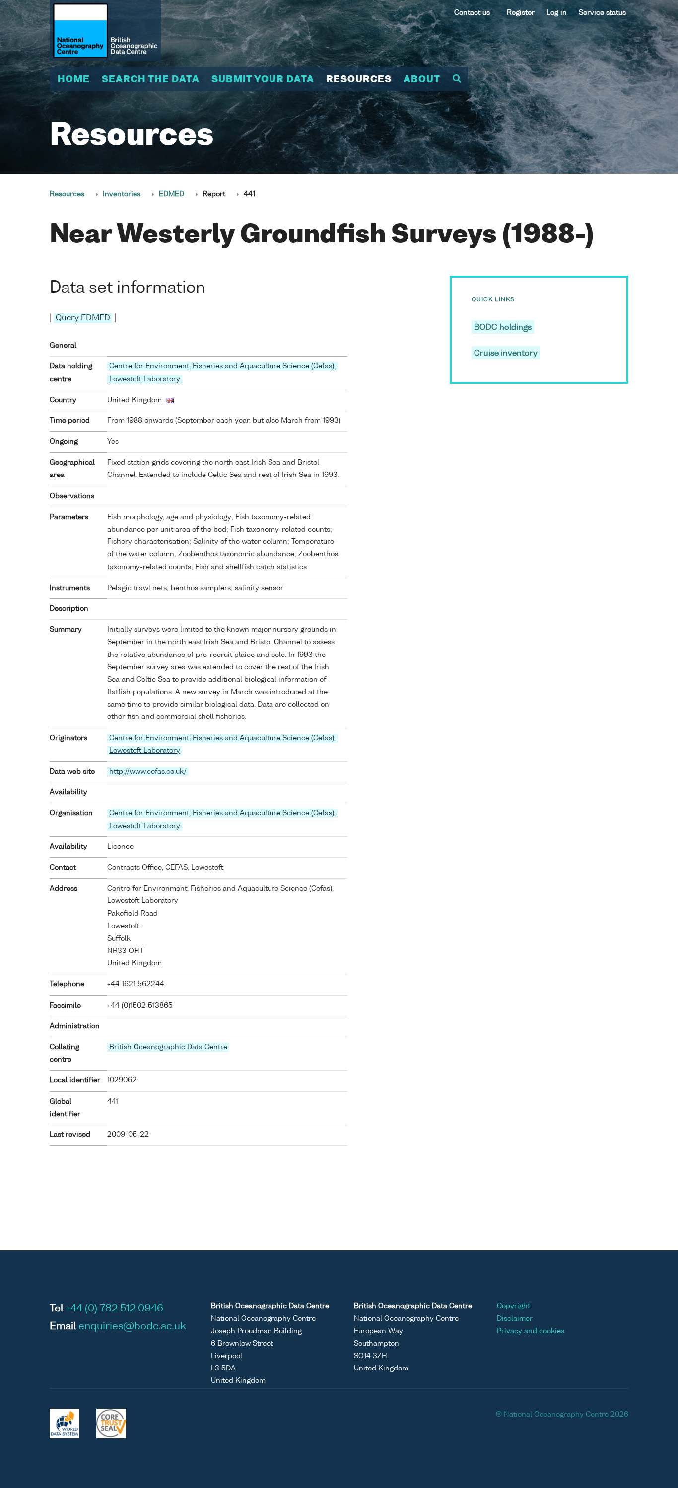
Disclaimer (515, 1318)
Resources (359, 79)
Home (74, 79)
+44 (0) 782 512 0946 (114, 1309)
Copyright (513, 1306)
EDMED (171, 194)
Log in (556, 12)
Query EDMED (83, 318)
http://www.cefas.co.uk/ (148, 771)
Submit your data (262, 79)
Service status (602, 12)
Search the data (151, 79)
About (422, 79)
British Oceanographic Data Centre (168, 1047)
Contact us (472, 12)
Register (521, 12)
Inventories (121, 194)
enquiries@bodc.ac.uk (132, 1327)
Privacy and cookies (530, 1331)
